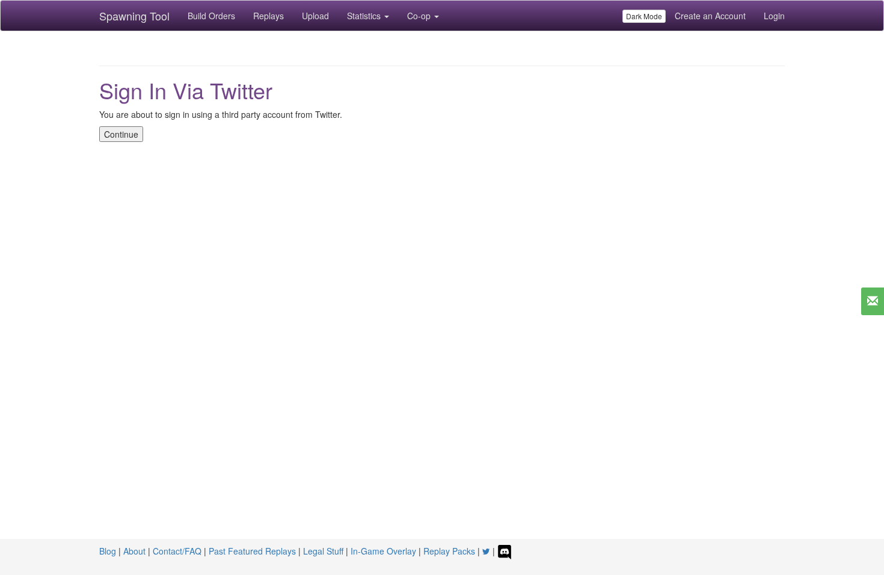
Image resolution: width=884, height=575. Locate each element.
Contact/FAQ (177, 551)
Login (774, 16)
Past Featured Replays (252, 551)
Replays (268, 16)
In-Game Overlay (383, 551)
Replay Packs (449, 551)
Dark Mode (644, 16)
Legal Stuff (323, 551)
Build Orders (211, 16)
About (134, 551)
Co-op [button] (420, 16)
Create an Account (710, 16)
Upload (315, 16)
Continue (121, 134)
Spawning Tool (134, 15)
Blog (107, 551)
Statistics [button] (365, 16)
